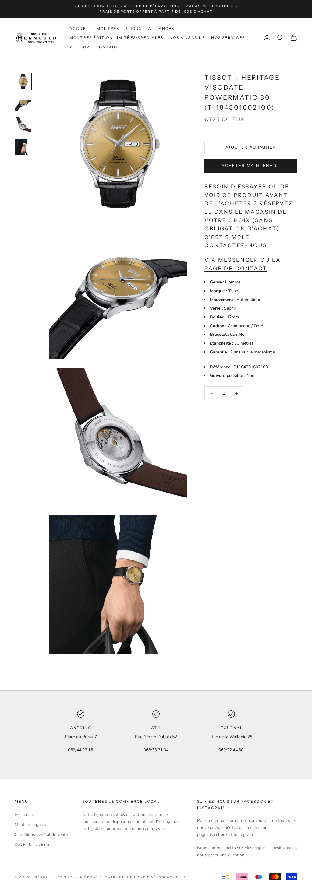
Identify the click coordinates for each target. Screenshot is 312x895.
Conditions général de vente (41, 834)
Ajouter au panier (250, 147)
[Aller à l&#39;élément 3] (23, 125)
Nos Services (228, 37)
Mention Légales (30, 824)
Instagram (243, 834)
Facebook (219, 834)
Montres (108, 28)
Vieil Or (79, 47)
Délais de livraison (32, 845)
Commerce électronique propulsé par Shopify (130, 877)
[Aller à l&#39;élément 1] (23, 81)
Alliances (161, 28)
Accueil (79, 28)
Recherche (24, 814)
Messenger (238, 260)
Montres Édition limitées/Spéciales (116, 37)
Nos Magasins (187, 37)
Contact (107, 47)
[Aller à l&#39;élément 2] (23, 103)
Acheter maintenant (251, 165)
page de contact (235, 268)
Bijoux (133, 28)
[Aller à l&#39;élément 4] (23, 147)
